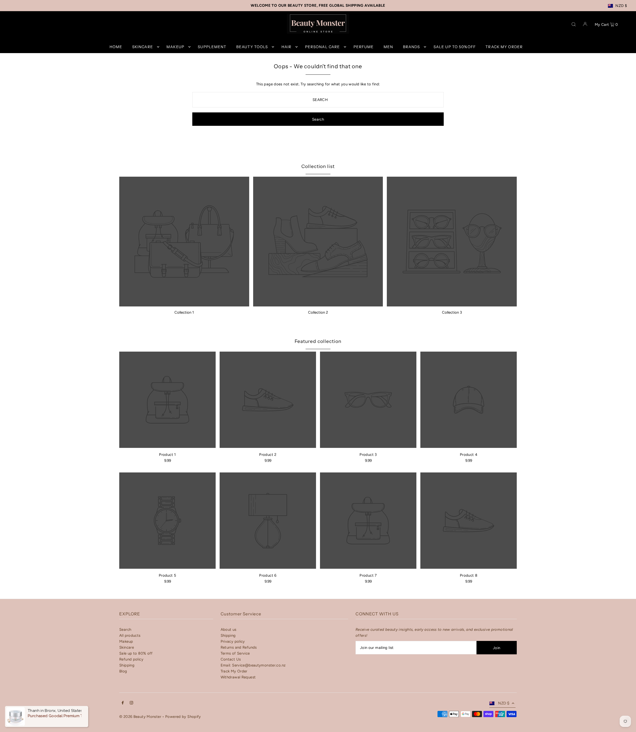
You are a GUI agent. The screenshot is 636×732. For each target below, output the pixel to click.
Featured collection (318, 341)
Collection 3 (452, 312)
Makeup (126, 641)
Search (125, 629)
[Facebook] (123, 703)
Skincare (126, 647)
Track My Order (234, 671)
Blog (123, 671)
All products (130, 635)
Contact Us (231, 659)
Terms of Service (235, 653)
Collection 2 (318, 312)
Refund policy (131, 659)
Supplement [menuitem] (212, 46)
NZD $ (621, 5)
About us (229, 629)
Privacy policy (233, 641)
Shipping (126, 665)
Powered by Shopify (183, 716)
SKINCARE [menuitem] (142, 46)
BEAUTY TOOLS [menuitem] (252, 46)
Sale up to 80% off (136, 653)
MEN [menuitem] (388, 46)
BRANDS (411, 46)
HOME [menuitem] (116, 46)
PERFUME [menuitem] (364, 46)
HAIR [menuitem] (286, 46)
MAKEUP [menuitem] (175, 46)
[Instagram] (131, 703)
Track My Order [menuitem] (504, 46)
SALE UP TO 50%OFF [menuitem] (455, 46)
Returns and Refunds (239, 647)
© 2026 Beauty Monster (140, 716)
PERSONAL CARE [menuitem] (322, 46)
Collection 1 (184, 312)
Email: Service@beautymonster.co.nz (253, 665)
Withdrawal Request (238, 677)
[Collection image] (184, 241)
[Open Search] (573, 23)
